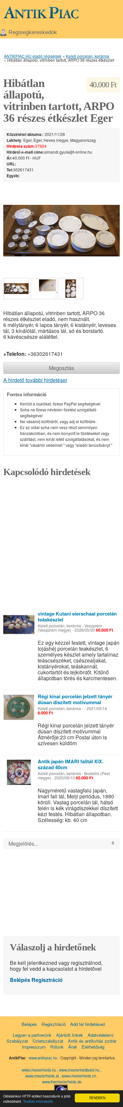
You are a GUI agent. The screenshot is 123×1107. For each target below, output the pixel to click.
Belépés (20, 980)
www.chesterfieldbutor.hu (79, 1070)
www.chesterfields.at (42, 1075)
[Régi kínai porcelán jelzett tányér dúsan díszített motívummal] (18, 707)
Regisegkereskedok (33, 32)
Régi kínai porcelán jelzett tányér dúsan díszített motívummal (75, 699)
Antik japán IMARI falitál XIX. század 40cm (70, 764)
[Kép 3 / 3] (71, 289)
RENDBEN (97, 1097)
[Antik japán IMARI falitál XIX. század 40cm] (18, 772)
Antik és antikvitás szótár (92, 1041)
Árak (72, 1047)
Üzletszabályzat (47, 1041)
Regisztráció (47, 980)
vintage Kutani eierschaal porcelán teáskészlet (77, 616)
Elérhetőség (93, 1047)
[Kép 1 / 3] (61, 230)
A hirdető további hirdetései (35, 380)
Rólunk (57, 1047)
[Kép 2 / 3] (44, 289)
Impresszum (34, 1047)
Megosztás (61, 368)
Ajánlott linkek (69, 1035)
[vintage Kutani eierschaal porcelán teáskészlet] (18, 625)
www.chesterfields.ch (79, 1075)
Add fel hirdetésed (87, 1024)
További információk (38, 1101)
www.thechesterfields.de (61, 1081)
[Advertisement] (61, 545)
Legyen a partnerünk (32, 1035)
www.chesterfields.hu (39, 1070)
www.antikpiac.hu (43, 1057)
